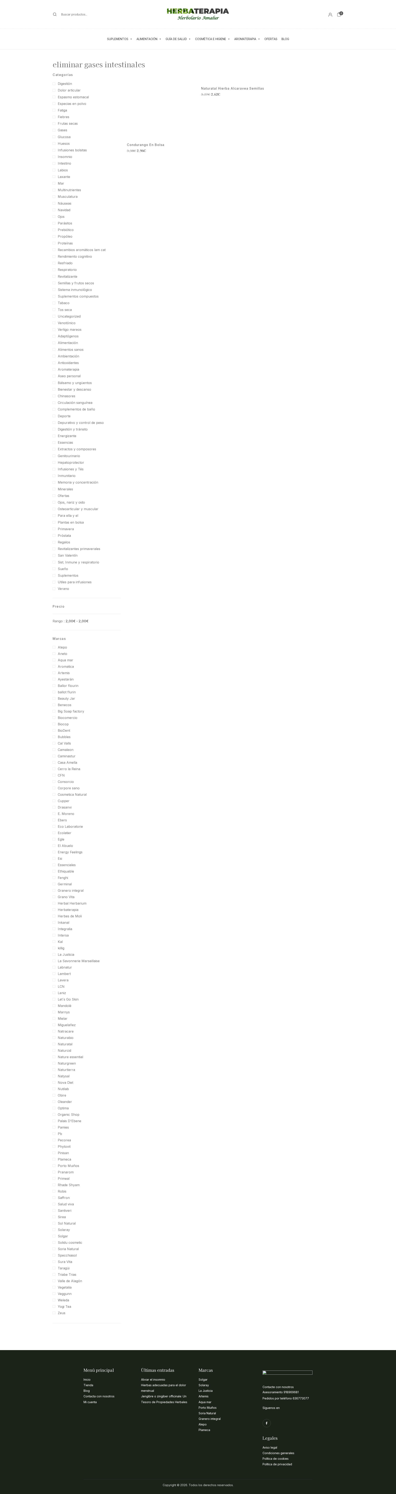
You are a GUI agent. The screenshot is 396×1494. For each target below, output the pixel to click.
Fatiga (62, 110)
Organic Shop (68, 1114)
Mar (61, 183)
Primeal (64, 1178)
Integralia (65, 929)
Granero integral (71, 890)
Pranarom (66, 1172)
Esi (60, 858)
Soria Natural (68, 1249)
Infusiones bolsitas (72, 150)
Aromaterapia (245, 39)
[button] (338, 14)
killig (61, 948)
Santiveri (64, 1210)
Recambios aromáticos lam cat (82, 250)
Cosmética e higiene (210, 39)
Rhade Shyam (69, 1185)
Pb (60, 1134)
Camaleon (65, 750)
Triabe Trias (67, 1274)
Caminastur (66, 756)
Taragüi (64, 1268)
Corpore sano (69, 788)
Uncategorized (69, 316)
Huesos (64, 143)
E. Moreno (66, 814)
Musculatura (68, 196)
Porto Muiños (68, 1166)
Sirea (62, 1217)
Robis (62, 1191)
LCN (61, 986)
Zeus (61, 1313)
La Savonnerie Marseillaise (79, 961)
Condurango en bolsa (145, 145)
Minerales (65, 489)
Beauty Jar (66, 698)
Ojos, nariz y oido (71, 502)
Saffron (64, 1198)
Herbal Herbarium (72, 903)
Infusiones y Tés (71, 469)
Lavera (63, 980)
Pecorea (64, 1140)
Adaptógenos (68, 336)
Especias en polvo (72, 104)
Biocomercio (67, 718)
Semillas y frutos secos (76, 283)
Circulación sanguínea (75, 403)
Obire (62, 1095)
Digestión (65, 84)
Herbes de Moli (70, 916)
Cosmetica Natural (72, 794)
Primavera (66, 529)
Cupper (64, 801)
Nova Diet (65, 1082)
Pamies (63, 1127)
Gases (62, 130)
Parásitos (65, 223)
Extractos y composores (77, 449)
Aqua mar (65, 660)
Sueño (63, 569)
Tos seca (65, 310)
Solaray (64, 1230)
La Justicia (66, 954)
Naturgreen (67, 1063)
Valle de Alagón (70, 1281)
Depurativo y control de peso (81, 423)
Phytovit (64, 1146)
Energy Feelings (70, 852)
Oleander (65, 1102)
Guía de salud (176, 39)
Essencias (65, 442)
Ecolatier (64, 833)
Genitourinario (69, 456)
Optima (63, 1108)
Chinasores (66, 396)
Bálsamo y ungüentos (75, 383)
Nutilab (63, 1089)
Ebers (62, 820)
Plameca (64, 1159)
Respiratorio (67, 270)
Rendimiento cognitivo (75, 256)
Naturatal (65, 1044)
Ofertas (270, 39)
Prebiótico (66, 230)
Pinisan (63, 1153)
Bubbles (64, 737)
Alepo (62, 647)
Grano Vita (66, 897)
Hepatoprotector (71, 462)
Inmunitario (66, 476)
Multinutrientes (69, 190)
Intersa (63, 935)
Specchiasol (67, 1255)
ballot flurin (67, 692)
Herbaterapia (68, 910)
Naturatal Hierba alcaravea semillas (232, 88)
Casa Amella (67, 762)
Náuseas (64, 203)
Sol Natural (67, 1223)
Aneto (62, 654)
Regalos (64, 542)
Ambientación (68, 356)
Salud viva (66, 1204)
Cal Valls (64, 743)
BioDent (64, 730)
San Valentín (68, 555)
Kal (60, 942)
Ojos (61, 217)
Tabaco (64, 303)
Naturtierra (66, 1070)
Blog (285, 39)
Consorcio (66, 782)
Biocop (63, 724)
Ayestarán (66, 679)
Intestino (64, 163)
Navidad (64, 210)
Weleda (63, 1300)
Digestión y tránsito (73, 429)
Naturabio (65, 1038)
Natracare (66, 1031)
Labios (63, 170)
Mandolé (64, 1006)
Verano (63, 589)
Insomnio (65, 157)
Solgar (63, 1236)
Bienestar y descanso (74, 389)
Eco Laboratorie (70, 826)
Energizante (67, 436)
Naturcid (64, 1050)
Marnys (64, 1012)
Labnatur (65, 967)
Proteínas (65, 243)
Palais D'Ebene (69, 1121)
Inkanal (63, 922)
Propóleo (65, 236)
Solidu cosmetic (70, 1242)
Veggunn (65, 1294)
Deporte (64, 416)
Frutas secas (68, 123)
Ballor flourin (68, 686)
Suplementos (117, 39)
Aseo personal (69, 376)
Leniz (62, 993)
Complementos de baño (76, 409)
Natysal (64, 1076)
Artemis (64, 673)
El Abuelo (65, 846)
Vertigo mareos (69, 329)
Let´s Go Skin (68, 999)
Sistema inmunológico (75, 290)
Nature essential (70, 1057)
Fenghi (63, 878)
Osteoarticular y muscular (78, 509)
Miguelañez (67, 1025)
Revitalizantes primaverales (79, 549)
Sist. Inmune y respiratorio (78, 562)
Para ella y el (68, 515)
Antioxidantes (68, 363)
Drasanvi (65, 807)
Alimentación (147, 39)
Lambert (64, 974)
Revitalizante (67, 276)
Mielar (62, 1018)
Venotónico (66, 323)
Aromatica (66, 666)
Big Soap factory (71, 711)
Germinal (65, 884)
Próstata (64, 536)
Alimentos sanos (71, 349)
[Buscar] (55, 14)
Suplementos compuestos (78, 296)
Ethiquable (66, 871)
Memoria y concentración (78, 482)
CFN (61, 775)
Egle (61, 839)
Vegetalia (65, 1287)
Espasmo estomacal (73, 97)
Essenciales (67, 865)
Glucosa (64, 137)
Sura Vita (65, 1262)
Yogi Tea (64, 1306)
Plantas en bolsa (71, 522)
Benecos (64, 705)
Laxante (64, 177)
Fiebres (63, 117)
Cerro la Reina (69, 769)
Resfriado (65, 263)
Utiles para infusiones (75, 582)
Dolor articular (69, 90)
